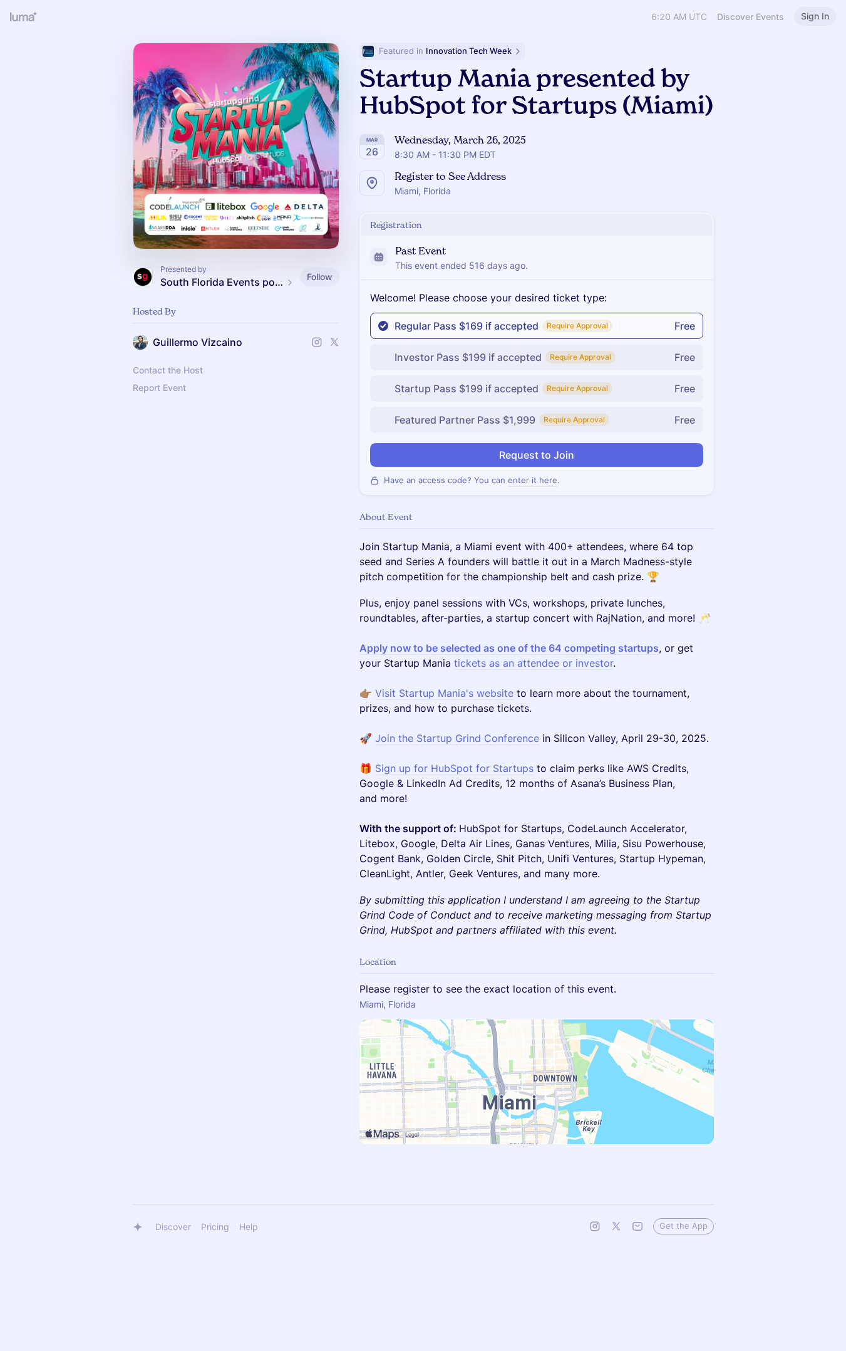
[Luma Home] (24, 16)
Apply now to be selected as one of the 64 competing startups (509, 648)
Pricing (215, 1226)
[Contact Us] (637, 1226)
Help (248, 1226)
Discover (173, 1226)
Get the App (683, 1226)
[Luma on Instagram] (595, 1226)
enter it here (532, 480)
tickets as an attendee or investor (533, 663)
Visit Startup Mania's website (444, 693)
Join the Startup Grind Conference (457, 738)
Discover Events (750, 16)
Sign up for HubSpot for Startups (454, 768)
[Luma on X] (616, 1226)
